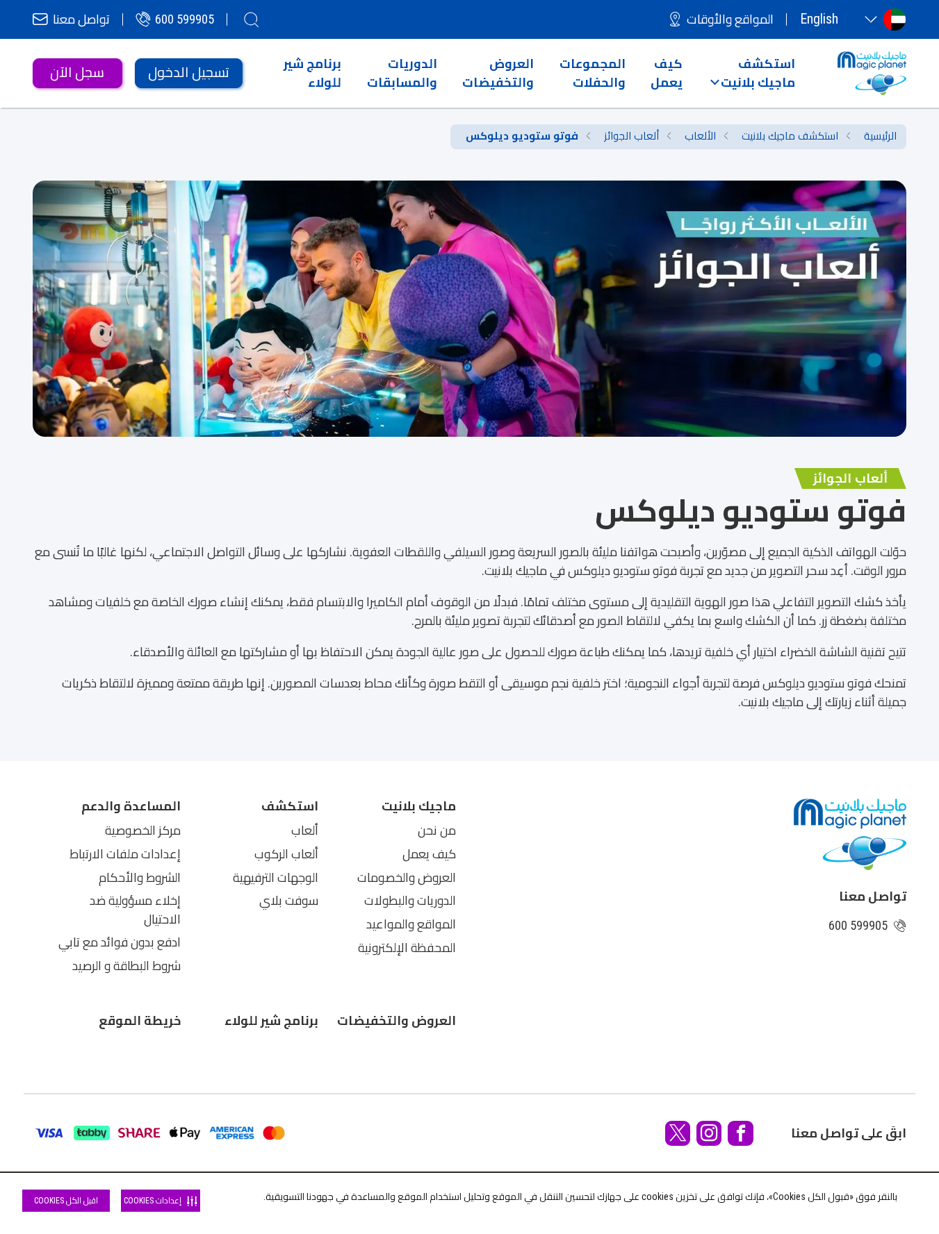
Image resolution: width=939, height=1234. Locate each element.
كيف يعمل (429, 854)
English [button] (819, 19)
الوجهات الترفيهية (275, 878)
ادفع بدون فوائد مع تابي (119, 942)
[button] (752, 73)
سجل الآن (77, 73)
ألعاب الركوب (286, 854)
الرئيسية (880, 136)
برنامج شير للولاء (271, 1020)
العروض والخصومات (406, 878)
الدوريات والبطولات (410, 901)
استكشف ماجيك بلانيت (790, 136)
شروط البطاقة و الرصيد (126, 966)
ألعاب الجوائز (631, 136)
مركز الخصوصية (143, 830)
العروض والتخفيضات (396, 1020)
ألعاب (304, 830)
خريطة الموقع (140, 1020)
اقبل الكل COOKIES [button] (66, 1201)
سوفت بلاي (288, 901)
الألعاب (700, 136)
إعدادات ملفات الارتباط (125, 854)
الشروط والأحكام (140, 878)
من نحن (437, 830)
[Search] (251, 19)
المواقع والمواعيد (411, 924)
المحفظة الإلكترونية (407, 948)
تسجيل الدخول (188, 73)
